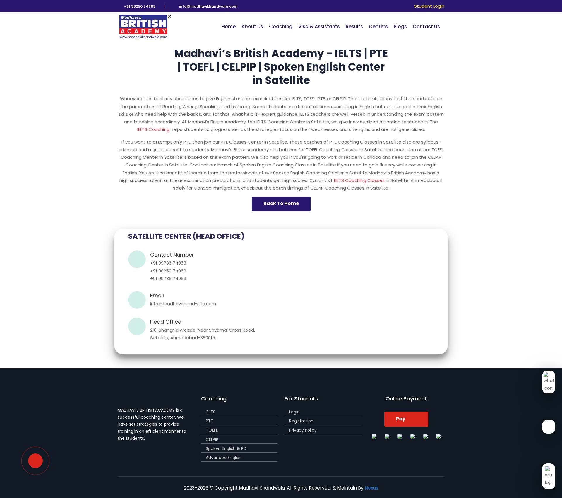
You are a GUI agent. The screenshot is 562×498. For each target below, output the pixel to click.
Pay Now (401, 421)
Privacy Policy (303, 430)
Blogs (400, 26)
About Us (252, 26)
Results (354, 26)
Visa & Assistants (319, 26)
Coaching (280, 26)
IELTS (210, 412)
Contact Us (426, 26)
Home (229, 26)
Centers (378, 26)
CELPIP (212, 439)
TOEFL (212, 430)
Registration (301, 421)
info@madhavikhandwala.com (183, 304)
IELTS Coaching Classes (359, 180)
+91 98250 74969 (168, 271)
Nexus (371, 488)
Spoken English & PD (226, 448)
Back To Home (281, 203)
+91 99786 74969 (168, 263)
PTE (209, 421)
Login (294, 412)
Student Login (429, 6)
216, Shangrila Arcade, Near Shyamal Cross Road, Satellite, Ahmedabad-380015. (202, 334)
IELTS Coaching (153, 129)
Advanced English (223, 458)
